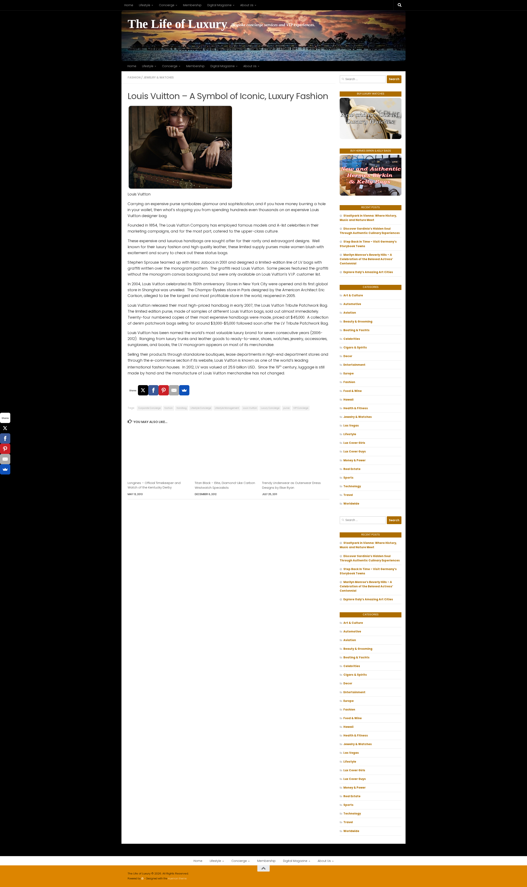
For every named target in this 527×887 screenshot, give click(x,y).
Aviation (349, 313)
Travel (348, 495)
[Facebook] (153, 390)
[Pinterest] (164, 390)
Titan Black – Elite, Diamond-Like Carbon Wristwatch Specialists (225, 485)
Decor (347, 356)
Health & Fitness (355, 408)
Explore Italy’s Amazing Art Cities (368, 272)
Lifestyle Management (227, 408)
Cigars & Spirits (355, 347)
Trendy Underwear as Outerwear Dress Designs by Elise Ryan (291, 485)
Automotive (352, 304)
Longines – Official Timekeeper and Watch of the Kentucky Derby (154, 485)
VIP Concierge (300, 408)
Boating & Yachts (356, 330)
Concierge (166, 5)
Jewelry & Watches (158, 77)
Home (128, 5)
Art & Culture (353, 295)
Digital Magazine (219, 5)
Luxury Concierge (270, 408)
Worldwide (351, 504)
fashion (168, 408)
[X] (143, 390)
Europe (348, 373)
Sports (348, 478)
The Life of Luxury (177, 24)
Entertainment (354, 365)
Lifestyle (144, 5)
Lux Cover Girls (354, 443)
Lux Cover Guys (354, 451)
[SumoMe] (184, 390)
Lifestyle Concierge (201, 408)
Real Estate (351, 469)
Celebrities (351, 339)
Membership (192, 5)
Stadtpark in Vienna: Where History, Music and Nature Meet (368, 218)
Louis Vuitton (250, 408)
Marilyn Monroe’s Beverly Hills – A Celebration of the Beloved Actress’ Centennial (366, 259)
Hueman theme (177, 878)
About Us (246, 5)
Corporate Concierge (149, 408)
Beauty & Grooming (357, 322)
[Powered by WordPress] (142, 878)
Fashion (134, 77)
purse (286, 408)
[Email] (174, 390)
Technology (352, 486)
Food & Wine (352, 391)
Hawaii (348, 400)
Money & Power (354, 460)
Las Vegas (351, 426)
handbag (182, 408)
